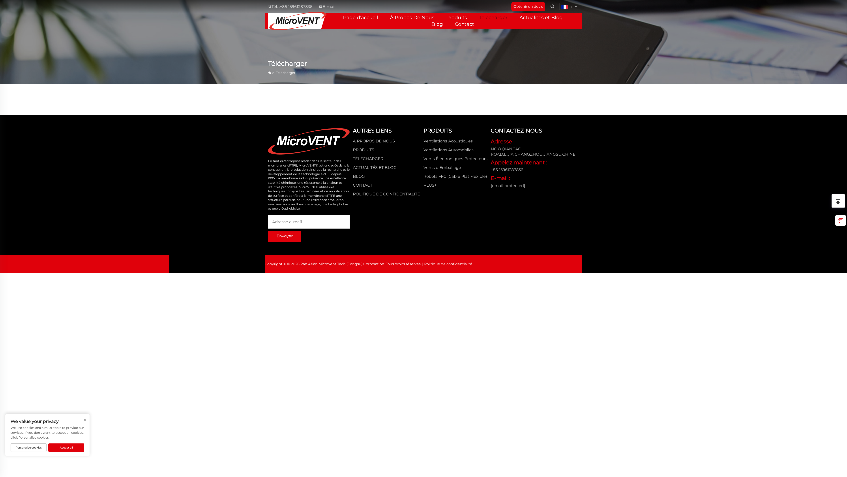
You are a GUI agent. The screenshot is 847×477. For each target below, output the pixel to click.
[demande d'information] (840, 220)
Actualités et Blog (541, 18)
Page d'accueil (360, 18)
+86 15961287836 (296, 6)
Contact (464, 24)
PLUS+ (430, 185)
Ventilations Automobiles (449, 150)
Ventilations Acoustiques (448, 141)
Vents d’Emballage (442, 167)
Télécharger (493, 18)
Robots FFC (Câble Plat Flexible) (455, 176)
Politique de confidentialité (386, 194)
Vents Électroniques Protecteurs (455, 158)
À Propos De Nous (412, 18)
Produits (456, 18)
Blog (437, 24)
